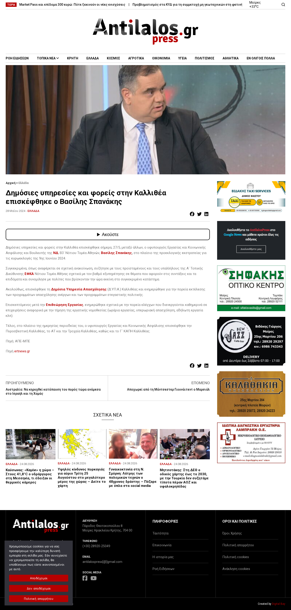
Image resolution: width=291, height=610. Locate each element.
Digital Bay (278, 603)
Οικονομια (161, 58)
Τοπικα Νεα (46, 58)
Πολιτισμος (204, 58)
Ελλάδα (23, 183)
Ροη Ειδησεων (17, 58)
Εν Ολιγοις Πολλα (261, 58)
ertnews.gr (22, 351)
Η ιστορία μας (163, 557)
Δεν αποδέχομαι (39, 588)
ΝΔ (55, 253)
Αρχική (10, 183)
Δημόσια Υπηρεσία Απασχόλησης (79, 289)
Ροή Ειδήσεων (163, 569)
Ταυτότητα (160, 533)
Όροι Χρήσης (232, 533)
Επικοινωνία (162, 545)
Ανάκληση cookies (236, 569)
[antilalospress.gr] (146, 31)
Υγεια (182, 58)
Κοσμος (113, 58)
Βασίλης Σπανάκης (116, 253)
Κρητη (72, 58)
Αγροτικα (136, 58)
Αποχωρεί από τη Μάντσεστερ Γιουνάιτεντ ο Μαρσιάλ (168, 389)
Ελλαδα (92, 58)
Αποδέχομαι (39, 578)
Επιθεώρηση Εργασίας (64, 305)
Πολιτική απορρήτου (238, 545)
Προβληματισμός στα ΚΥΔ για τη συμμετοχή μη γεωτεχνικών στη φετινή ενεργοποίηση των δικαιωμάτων (199, 4)
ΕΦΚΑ (29, 274)
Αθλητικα (230, 58)
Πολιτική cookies (235, 557)
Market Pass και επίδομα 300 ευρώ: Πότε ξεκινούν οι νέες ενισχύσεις (59, 4)
